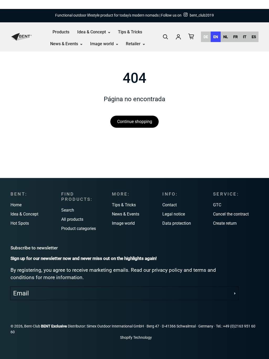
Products (61, 31)
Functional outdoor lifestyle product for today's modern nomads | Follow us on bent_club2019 (134, 15)
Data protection (176, 223)
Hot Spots (20, 223)
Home (16, 204)
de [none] (206, 37)
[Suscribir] (235, 293)
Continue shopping (134, 121)
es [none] (254, 37)
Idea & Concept (92, 31)
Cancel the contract (231, 214)
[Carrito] (191, 36)
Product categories (78, 228)
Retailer (134, 43)
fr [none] (235, 37)
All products (72, 219)
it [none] (244, 37)
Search (67, 210)
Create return (225, 223)
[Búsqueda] (165, 37)
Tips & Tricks (130, 31)
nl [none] (225, 37)
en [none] (215, 37)
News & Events (64, 43)
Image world (102, 43)
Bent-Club (32, 326)
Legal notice (173, 214)
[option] (206, 37)
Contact (169, 204)
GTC (217, 204)
